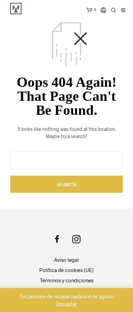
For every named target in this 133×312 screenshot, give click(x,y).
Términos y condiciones (66, 280)
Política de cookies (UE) (66, 270)
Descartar (66, 304)
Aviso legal (66, 260)
